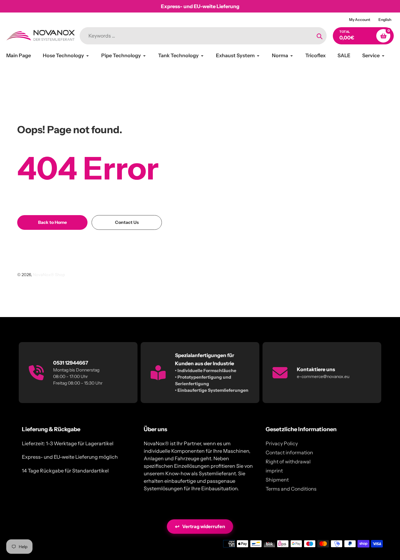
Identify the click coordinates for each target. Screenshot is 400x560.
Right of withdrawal (288, 461)
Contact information (289, 452)
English (384, 19)
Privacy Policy (282, 443)
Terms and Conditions (291, 489)
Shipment (277, 480)
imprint (274, 470)
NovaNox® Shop (49, 274)
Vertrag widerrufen (200, 526)
